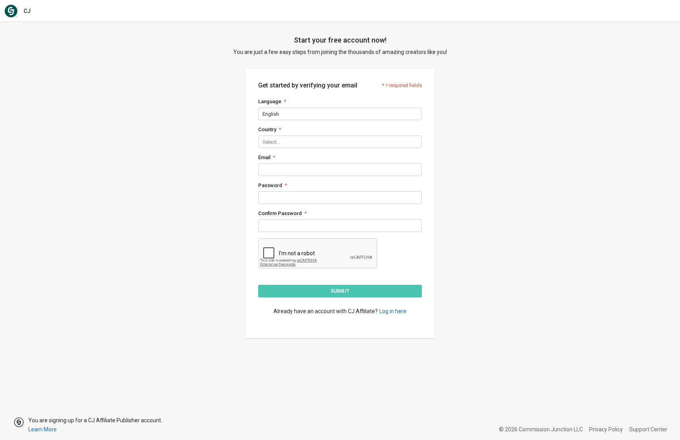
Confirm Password (280, 213)
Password (270, 185)
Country (267, 129)
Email (264, 157)
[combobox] (263, 114)
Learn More (42, 429)
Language (269, 101)
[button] (340, 291)
